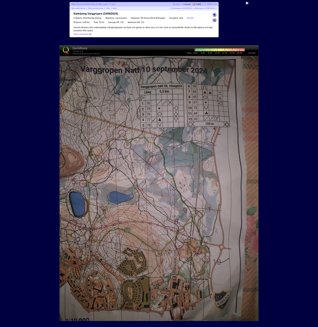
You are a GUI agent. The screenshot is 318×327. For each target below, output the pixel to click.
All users (176, 4)
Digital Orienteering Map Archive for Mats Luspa (89, 4)
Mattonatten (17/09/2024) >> (206, 8)
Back (115, 8)
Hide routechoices (78, 8)
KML (108, 8)
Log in (112, 4)
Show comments (81, 34)
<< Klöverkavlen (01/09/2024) (181, 8)
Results (190, 18)
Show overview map (95, 8)
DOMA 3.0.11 (212, 4)
